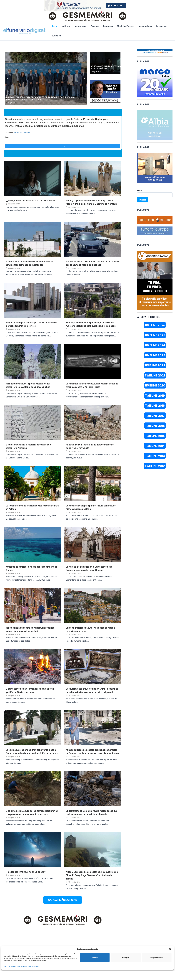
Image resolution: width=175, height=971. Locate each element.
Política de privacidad (24, 966)
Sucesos (95, 26)
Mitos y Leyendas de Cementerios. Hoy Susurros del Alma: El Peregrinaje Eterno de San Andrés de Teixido (92, 875)
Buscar (139, 190)
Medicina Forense (125, 26)
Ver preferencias (156, 957)
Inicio (54, 26)
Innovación (161, 26)
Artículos (56, 35)
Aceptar (95, 957)
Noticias (66, 26)
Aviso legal (35, 966)
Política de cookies (10, 966)
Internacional (80, 26)
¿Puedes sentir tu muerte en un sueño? (25, 871)
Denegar (125, 957)
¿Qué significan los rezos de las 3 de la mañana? (30, 200)
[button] (170, 949)
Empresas (108, 26)
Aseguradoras (145, 26)
